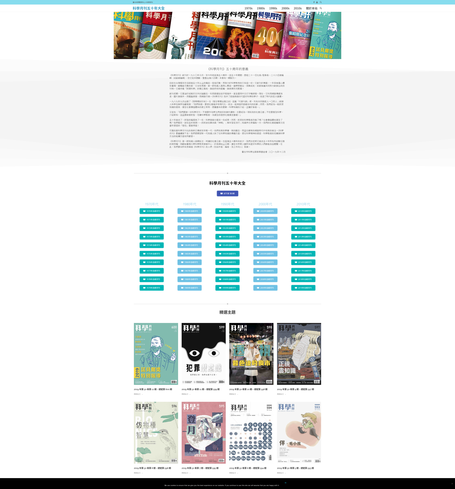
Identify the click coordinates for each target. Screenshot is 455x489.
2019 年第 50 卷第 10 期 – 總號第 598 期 (248, 389)
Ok (285, 483)
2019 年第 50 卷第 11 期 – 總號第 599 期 (201, 389)
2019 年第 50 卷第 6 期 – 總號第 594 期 (247, 468)
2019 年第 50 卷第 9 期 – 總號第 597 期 (295, 389)
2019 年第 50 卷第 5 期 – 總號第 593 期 (295, 468)
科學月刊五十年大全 (149, 8)
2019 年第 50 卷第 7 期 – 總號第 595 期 (200, 468)
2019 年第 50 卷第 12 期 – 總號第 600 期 (153, 389)
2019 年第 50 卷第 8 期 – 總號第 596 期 (152, 468)
